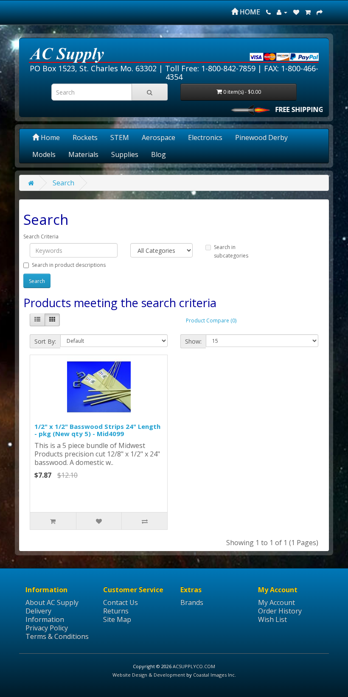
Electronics (205, 137)
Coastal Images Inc (214, 675)
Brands (191, 602)
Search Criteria (41, 236)
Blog (158, 154)
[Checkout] (320, 12)
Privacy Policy (46, 628)
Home (49, 137)
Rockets (85, 137)
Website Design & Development (148, 675)
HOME (249, 12)
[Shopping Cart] (308, 12)
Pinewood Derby (261, 137)
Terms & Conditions (57, 636)
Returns (116, 611)
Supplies (124, 154)
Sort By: (45, 341)
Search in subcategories (231, 251)
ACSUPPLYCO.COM (194, 666)
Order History (280, 611)
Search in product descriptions (69, 265)
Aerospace (158, 137)
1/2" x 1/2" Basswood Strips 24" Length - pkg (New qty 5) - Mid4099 (97, 430)
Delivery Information (44, 615)
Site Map (117, 619)
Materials (83, 154)
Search (63, 183)
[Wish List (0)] (296, 12)
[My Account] (282, 12)
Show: (193, 341)
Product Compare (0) (211, 320)
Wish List (272, 619)
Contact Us (120, 602)
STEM (119, 137)
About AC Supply (52, 602)
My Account (276, 602)
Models (44, 154)
